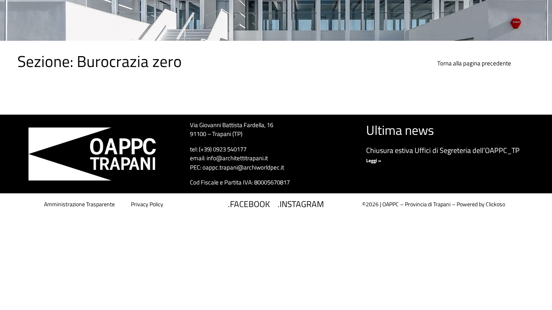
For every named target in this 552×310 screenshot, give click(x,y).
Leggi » (373, 160)
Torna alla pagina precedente (474, 63)
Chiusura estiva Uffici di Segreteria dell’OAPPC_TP (443, 150)
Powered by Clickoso (481, 204)
